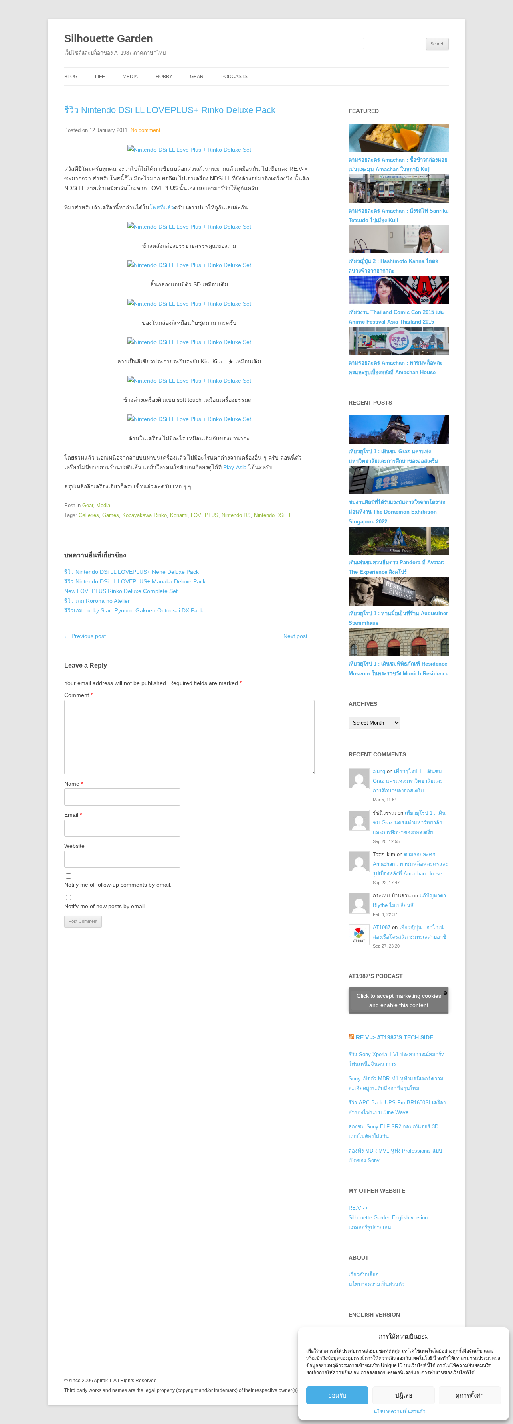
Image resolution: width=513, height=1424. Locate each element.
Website (74, 846)
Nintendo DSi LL (273, 515)
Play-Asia (235, 467)
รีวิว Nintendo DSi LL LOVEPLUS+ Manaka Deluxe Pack (135, 581)
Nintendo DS (236, 515)
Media (130, 76)
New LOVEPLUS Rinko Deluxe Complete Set (121, 591)
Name (73, 783)
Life (100, 76)
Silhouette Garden (108, 38)
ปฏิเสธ (403, 1395)
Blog (70, 76)
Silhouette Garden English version (388, 1218)
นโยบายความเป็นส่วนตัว (400, 1411)
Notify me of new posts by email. (105, 906)
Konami (179, 515)
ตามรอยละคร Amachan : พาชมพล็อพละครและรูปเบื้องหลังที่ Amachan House (410, 864)
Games (110, 515)
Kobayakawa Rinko (144, 515)
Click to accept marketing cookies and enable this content (399, 1000)
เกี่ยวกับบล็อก (364, 1275)
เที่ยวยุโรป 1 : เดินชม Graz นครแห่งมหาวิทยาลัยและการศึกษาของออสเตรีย (408, 781)
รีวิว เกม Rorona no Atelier (97, 601)
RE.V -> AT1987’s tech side (394, 1037)
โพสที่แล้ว (161, 207)
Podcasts (234, 76)
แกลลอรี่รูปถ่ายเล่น (370, 1227)
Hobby (164, 76)
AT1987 (381, 927)
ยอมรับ (337, 1395)
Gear (197, 76)
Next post (299, 636)
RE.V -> (358, 1208)
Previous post (85, 636)
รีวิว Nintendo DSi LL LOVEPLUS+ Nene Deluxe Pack (131, 572)
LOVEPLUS (204, 515)
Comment (78, 695)
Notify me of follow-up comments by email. (118, 884)
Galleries (89, 515)
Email (73, 815)
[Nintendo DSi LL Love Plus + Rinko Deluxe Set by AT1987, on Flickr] (189, 149)
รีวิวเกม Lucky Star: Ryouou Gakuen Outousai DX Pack (133, 610)
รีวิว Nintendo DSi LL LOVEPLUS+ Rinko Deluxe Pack (169, 110)
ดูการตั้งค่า (470, 1395)
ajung (379, 771)
